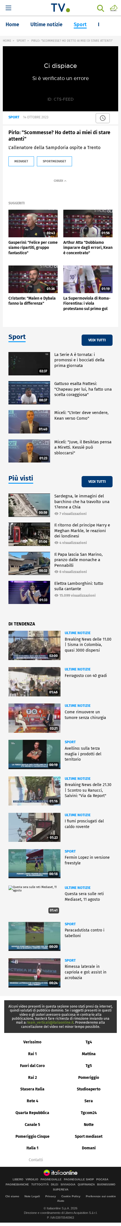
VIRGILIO (32, 1179)
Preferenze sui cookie (101, 1196)
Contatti (36, 1160)
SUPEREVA (60, 1189)
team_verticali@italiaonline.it (50, 1022)
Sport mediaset (88, 1136)
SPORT (21, 41)
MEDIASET (21, 161)
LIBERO (18, 1179)
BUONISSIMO (106, 1184)
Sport (80, 24)
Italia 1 (32, 1148)
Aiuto (60, 1200)
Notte (89, 1124)
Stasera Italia (32, 1089)
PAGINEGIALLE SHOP (79, 1179)
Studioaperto (88, 1089)
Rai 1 (32, 1054)
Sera (88, 1101)
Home (12, 24)
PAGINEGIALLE (51, 1179)
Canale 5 (32, 1124)
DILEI (54, 1184)
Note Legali (32, 1196)
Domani (89, 1148)
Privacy (50, 1196)
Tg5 (89, 1065)
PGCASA (102, 1179)
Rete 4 (32, 1101)
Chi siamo (12, 1196)
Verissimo (32, 1042)
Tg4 (89, 1042)
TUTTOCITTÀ (40, 1184)
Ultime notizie (46, 24)
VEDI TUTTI (97, 340)
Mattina (89, 1054)
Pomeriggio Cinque (32, 1136)
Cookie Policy (70, 1196)
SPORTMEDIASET (54, 161)
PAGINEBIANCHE (17, 1184)
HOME (7, 41)
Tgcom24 (89, 1112)
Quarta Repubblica (32, 1112)
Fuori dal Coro (32, 1065)
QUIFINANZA (86, 1184)
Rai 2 (32, 1077)
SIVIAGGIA (67, 1184)
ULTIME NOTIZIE (78, 633)
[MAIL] (113, 7)
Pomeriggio (88, 1077)
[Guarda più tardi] (103, 118)
